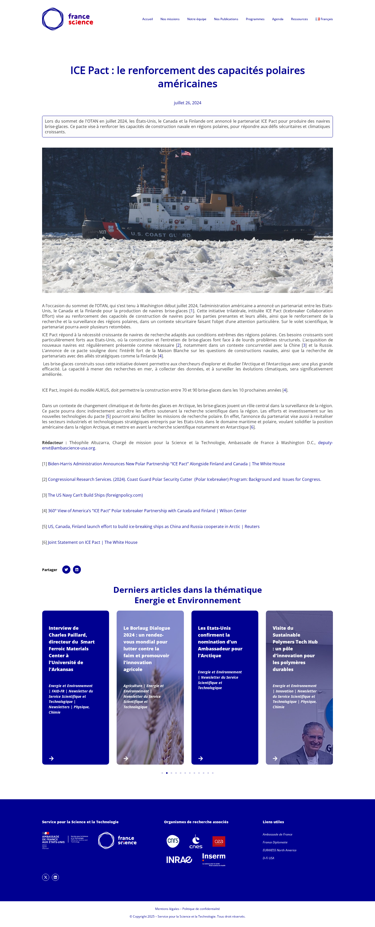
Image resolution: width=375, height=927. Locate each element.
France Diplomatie (275, 842)
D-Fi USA (268, 858)
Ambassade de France (277, 834)
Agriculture (132, 685)
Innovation (284, 691)
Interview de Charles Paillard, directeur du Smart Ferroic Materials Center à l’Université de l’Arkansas (72, 648)
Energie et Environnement (187, 600)
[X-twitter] (45, 877)
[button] (66, 569)
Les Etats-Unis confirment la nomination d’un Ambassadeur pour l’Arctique (220, 642)
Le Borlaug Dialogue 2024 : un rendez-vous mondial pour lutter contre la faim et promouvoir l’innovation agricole (146, 648)
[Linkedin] (55, 877)
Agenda (277, 19)
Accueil (147, 19)
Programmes (255, 19)
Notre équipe (196, 19)
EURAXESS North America (279, 850)
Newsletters (59, 706)
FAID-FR (58, 691)
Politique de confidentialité (201, 909)
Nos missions (170, 19)
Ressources (299, 19)
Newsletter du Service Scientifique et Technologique (71, 696)
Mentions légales (167, 909)
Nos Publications (226, 19)
